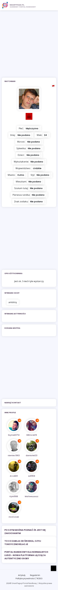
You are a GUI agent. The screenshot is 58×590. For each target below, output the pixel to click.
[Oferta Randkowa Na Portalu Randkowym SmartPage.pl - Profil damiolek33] (31, 446)
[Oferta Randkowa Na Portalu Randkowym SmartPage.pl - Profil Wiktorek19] (31, 425)
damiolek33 (31, 455)
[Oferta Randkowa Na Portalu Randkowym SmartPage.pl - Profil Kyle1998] (14, 487)
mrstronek (14, 517)
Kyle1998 (14, 496)
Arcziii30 (14, 476)
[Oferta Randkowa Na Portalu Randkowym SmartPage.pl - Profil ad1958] (31, 466)
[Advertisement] (29, 45)
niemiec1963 (14, 455)
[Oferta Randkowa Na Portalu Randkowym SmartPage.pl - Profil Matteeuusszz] (31, 487)
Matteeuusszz (31, 496)
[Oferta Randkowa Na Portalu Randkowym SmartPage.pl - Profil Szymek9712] (14, 425)
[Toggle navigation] (52, 5)
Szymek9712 (14, 435)
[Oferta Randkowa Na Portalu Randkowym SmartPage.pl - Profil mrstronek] (14, 507)
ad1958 (31, 476)
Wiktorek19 (31, 435)
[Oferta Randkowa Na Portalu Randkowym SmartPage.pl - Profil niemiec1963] (14, 446)
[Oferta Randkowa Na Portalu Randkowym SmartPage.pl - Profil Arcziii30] (14, 466)
